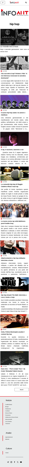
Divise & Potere (8, 413)
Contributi (7, 410)
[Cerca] (26, 2)
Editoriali (7, 439)
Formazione (8, 415)
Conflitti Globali (8, 404)
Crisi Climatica (8, 421)
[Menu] (3, 2)
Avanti (21, 389)
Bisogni (4, 329)
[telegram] (8, 462)
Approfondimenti (7, 218)
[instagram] (11, 462)
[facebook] (14, 462)
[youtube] (21, 462)
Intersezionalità (8, 419)
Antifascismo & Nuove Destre (11, 417)
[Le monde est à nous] (14, 37)
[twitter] (17, 462)
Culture (4, 71)
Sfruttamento (8, 408)
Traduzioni (7, 423)
